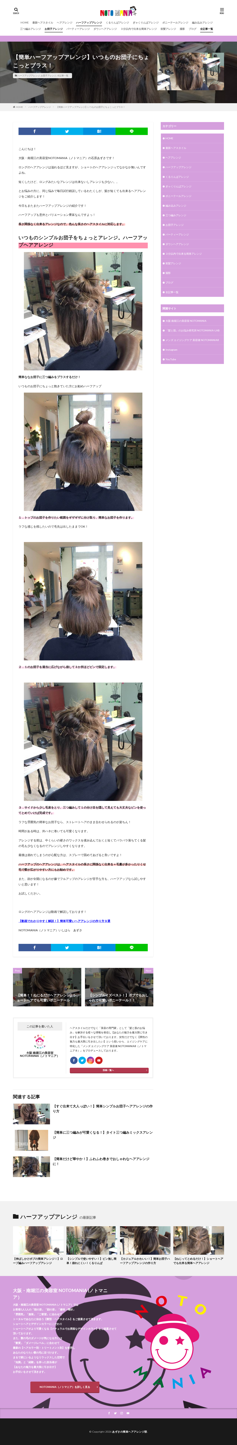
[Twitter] (67, 131)
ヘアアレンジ (64, 22)
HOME (25, 22)
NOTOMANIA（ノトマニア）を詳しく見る (65, 1386)
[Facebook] (35, 131)
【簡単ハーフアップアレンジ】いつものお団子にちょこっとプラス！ (90, 107)
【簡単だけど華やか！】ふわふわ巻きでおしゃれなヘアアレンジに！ (101, 1161)
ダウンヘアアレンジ (105, 28)
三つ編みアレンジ (30, 28)
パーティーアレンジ (78, 28)
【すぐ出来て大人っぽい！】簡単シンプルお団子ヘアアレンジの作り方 (103, 1108)
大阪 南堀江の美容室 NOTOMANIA (186, 320)
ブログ (192, 28)
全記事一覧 (206, 28)
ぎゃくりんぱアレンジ (146, 22)
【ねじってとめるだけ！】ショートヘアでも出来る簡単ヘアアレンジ (198, 1261)
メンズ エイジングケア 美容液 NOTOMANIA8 (192, 340)
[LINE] (132, 131)
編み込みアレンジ (202, 22)
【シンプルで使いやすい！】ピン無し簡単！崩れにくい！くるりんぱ (91, 1261)
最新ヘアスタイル (42, 22)
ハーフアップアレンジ (89, 22)
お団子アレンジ (54, 28)
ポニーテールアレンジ (175, 22)
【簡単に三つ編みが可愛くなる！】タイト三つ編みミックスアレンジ (103, 1134)
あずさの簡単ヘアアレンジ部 (129, 1431)
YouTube (171, 359)
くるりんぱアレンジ (117, 22)
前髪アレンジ (168, 28)
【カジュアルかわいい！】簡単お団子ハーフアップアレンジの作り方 (145, 1261)
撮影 (182, 28)
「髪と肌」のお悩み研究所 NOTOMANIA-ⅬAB (193, 330)
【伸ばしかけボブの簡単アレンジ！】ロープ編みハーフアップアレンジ (38, 1261)
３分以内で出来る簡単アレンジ (139, 28)
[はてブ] (99, 131)
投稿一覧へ (108, 1070)
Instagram (171, 349)
